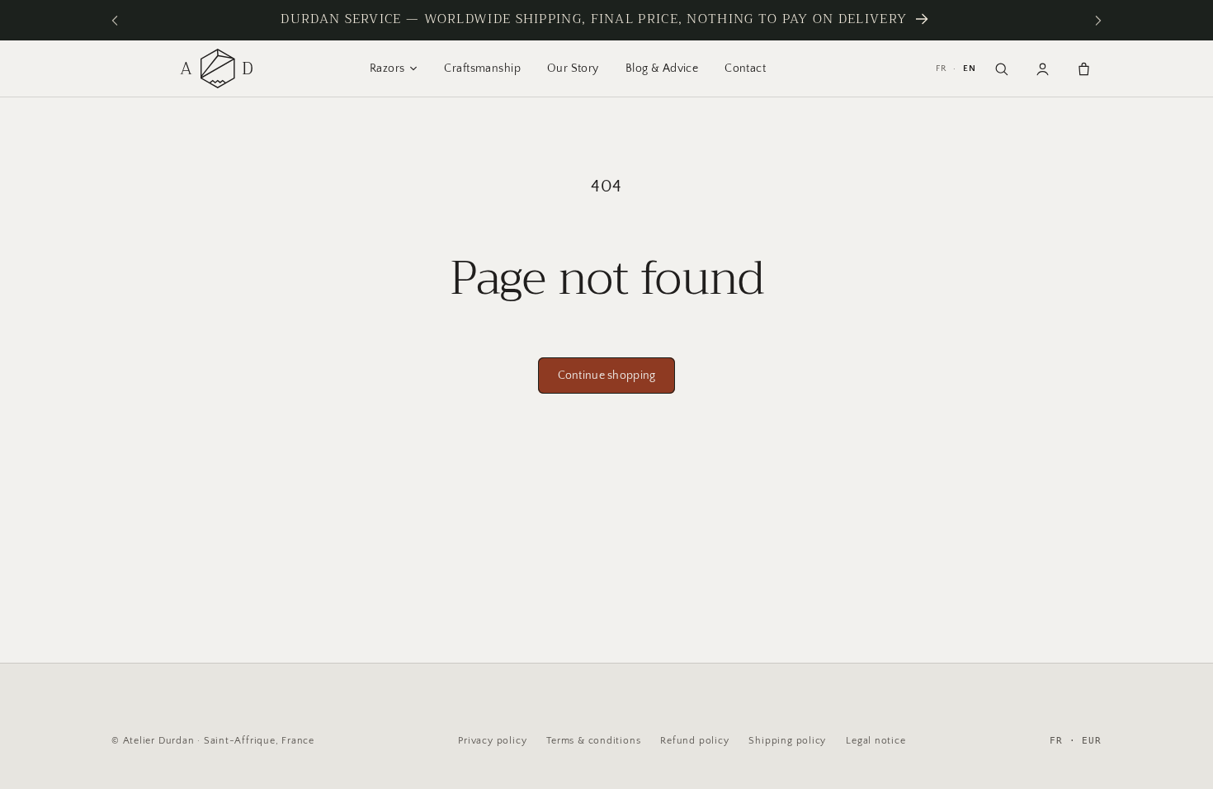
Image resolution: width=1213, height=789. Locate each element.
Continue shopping (607, 375)
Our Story (573, 68)
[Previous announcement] (115, 20)
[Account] (1042, 68)
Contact (745, 68)
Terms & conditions (593, 740)
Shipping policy (787, 740)
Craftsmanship (482, 68)
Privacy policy (492, 740)
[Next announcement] (1098, 20)
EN (969, 68)
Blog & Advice (661, 68)
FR (941, 68)
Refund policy (694, 740)
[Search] (1001, 68)
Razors (387, 68)
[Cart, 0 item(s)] (1083, 68)
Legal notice (875, 740)
